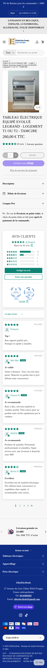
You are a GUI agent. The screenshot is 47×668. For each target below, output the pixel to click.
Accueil (5, 61)
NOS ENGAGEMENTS (12, 661)
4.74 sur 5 (30, 242)
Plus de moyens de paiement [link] (23, 170)
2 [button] (19, 505)
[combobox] (23, 52)
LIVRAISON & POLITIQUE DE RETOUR (25, 653)
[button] (43, 42)
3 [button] (24, 505)
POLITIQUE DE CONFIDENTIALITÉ (18, 656)
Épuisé (32, 155)
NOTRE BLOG (29, 661)
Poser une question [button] (23, 277)
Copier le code (29, 13)
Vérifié (22, 301)
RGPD (26, 659)
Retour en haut (22, 550)
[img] (12, 324)
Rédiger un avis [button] (23, 270)
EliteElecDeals (14, 646)
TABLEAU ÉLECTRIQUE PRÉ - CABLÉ (19, 63)
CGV (4, 653)
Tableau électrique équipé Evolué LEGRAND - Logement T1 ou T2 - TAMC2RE (20, 66)
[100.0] (16, 292)
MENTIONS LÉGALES (12, 659)
